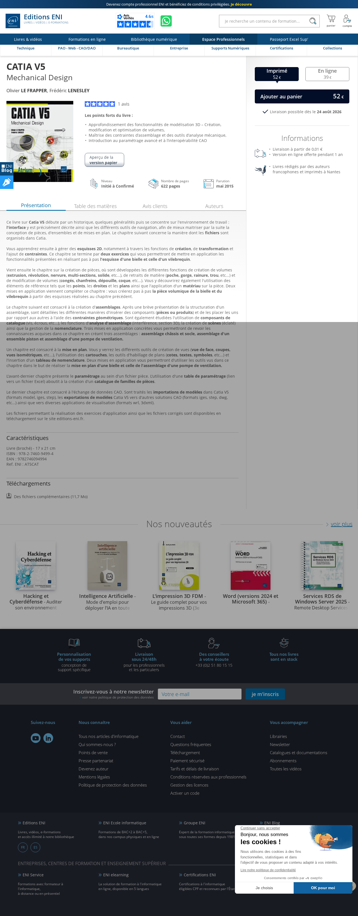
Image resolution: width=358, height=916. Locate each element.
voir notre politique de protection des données (118, 697)
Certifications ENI (200, 874)
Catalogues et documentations (298, 752)
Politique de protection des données (113, 785)
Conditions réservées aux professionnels (208, 777)
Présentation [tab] (36, 205)
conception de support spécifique (74, 661)
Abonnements (283, 760)
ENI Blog (272, 822)
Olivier (26, 90)
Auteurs (214, 206)
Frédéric (70, 90)
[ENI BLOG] (6, 169)
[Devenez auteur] (6, 182)
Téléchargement (185, 752)
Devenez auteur (94, 768)
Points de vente (93, 752)
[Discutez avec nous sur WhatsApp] (166, 21)
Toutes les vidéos (286, 768)
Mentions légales (94, 777)
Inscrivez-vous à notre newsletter (113, 694)
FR (23, 847)
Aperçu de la (103, 160)
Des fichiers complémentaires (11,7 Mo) (51, 496)
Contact (177, 736)
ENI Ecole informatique (124, 822)
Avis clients (155, 206)
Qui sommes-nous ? (97, 744)
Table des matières (95, 206)
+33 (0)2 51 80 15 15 (214, 659)
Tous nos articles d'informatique (108, 736)
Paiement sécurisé (187, 760)
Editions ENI (46, 19)
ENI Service (33, 874)
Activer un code (184, 793)
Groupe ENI (194, 822)
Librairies (278, 736)
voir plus (341, 524)
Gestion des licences (189, 785)
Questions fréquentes (190, 744)
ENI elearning (116, 874)
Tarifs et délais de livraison (194, 768)
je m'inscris (265, 694)
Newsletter (280, 744)
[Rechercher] (313, 21)
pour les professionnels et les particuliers (144, 661)
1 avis (123, 104)
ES (35, 847)
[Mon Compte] (347, 21)
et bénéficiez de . (179, 4)
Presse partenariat (96, 760)
